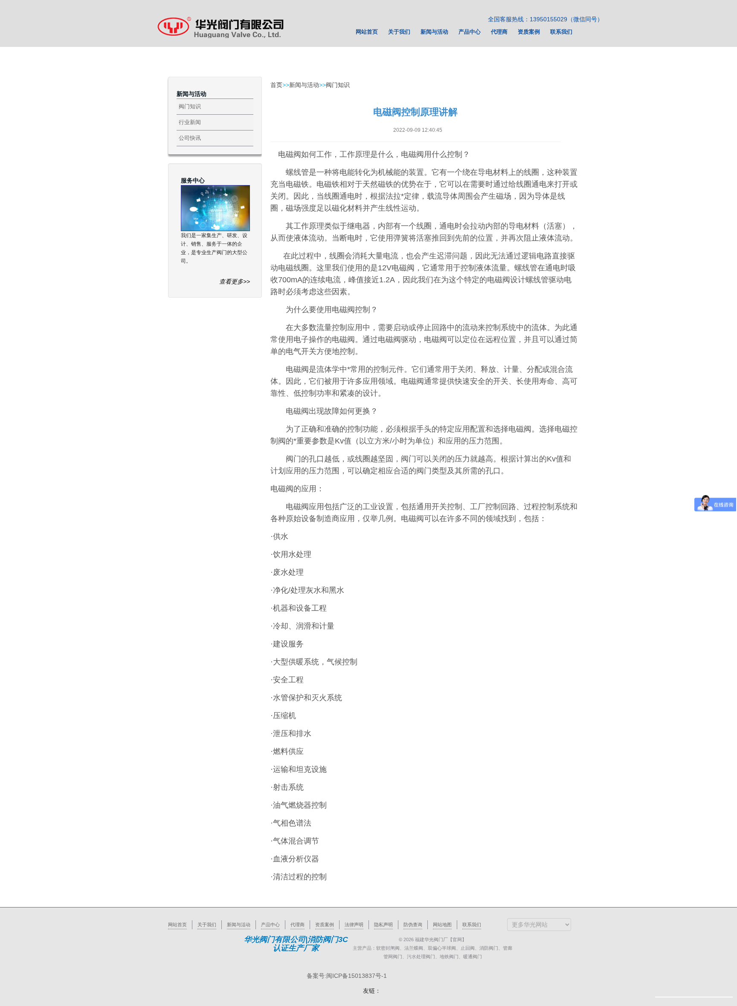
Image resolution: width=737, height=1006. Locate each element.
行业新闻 (190, 122)
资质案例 (324, 924)
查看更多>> (234, 281)
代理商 (297, 924)
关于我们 (206, 924)
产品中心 (270, 924)
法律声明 (354, 924)
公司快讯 (190, 138)
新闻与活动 (304, 84)
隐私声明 (383, 924)
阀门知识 (190, 106)
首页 (276, 84)
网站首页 (177, 924)
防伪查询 (412, 924)
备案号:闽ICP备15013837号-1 (347, 975)
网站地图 (442, 924)
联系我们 (471, 924)
